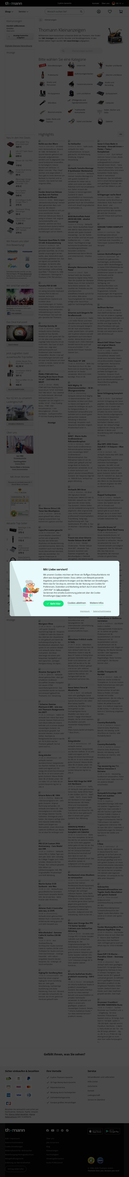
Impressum (85, 611)
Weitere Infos (96, 602)
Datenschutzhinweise (102, 611)
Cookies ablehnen (77, 602)
